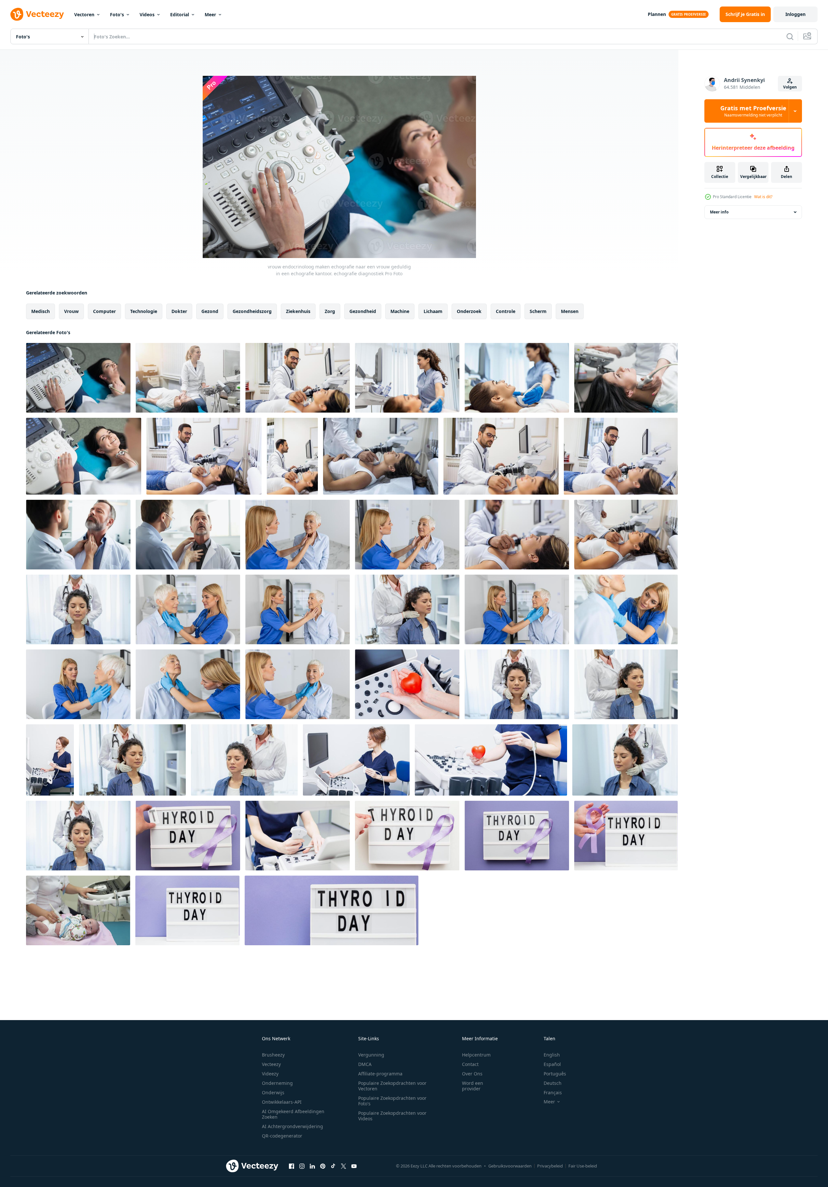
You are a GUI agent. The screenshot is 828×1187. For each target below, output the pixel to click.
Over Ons (472, 1074)
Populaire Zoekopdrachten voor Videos (392, 1116)
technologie (143, 311)
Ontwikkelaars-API (282, 1102)
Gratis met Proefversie (753, 111)
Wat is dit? (763, 196)
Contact (470, 1064)
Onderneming (277, 1083)
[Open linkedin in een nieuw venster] (312, 1165)
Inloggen (795, 14)
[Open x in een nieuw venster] (343, 1165)
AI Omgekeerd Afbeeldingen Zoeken (293, 1114)
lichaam (433, 311)
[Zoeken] (790, 36)
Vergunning (371, 1055)
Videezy (270, 1074)
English (552, 1055)
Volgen (790, 87)
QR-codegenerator (282, 1136)
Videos (147, 14)
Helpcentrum (476, 1055)
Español (552, 1064)
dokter (179, 311)
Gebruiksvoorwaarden (510, 1166)
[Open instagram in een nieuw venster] (302, 1165)
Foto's (117, 14)
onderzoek (469, 311)
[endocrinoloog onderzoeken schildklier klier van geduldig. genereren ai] (188, 534)
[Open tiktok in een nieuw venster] (333, 1165)
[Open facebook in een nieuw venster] (291, 1165)
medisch (40, 311)
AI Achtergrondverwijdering (292, 1126)
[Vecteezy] (37, 14)
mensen (569, 311)
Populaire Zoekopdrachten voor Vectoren (392, 1086)
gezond (209, 311)
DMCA (365, 1064)
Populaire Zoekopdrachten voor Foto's (392, 1101)
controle (505, 311)
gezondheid (362, 311)
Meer (210, 14)
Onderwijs (273, 1092)
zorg (330, 311)
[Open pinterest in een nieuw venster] (322, 1165)
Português (555, 1074)
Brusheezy (273, 1055)
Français (553, 1092)
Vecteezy (271, 1064)
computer (104, 311)
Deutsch (553, 1083)
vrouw (71, 311)
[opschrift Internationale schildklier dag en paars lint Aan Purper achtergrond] (517, 835)
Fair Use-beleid (582, 1166)
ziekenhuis (298, 311)
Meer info (719, 212)
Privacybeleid (550, 1166)
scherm (538, 311)
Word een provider (472, 1086)
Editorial (179, 14)
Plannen (657, 14)
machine (399, 311)
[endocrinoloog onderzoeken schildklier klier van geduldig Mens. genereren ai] (78, 534)
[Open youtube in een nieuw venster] (354, 1165)
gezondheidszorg (252, 311)
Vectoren (84, 14)
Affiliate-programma (380, 1074)
